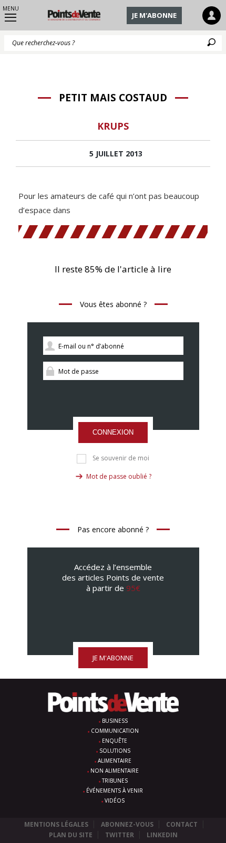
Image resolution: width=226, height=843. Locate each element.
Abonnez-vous (127, 824)
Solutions (114, 750)
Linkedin (162, 834)
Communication (115, 730)
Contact (182, 824)
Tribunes (115, 780)
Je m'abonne (154, 15)
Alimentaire (114, 760)
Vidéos (115, 800)
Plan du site (71, 834)
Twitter (119, 834)
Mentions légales (56, 824)
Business (115, 720)
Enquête (114, 740)
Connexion (113, 432)
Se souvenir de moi (121, 458)
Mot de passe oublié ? (118, 476)
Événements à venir (114, 790)
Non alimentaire (114, 770)
